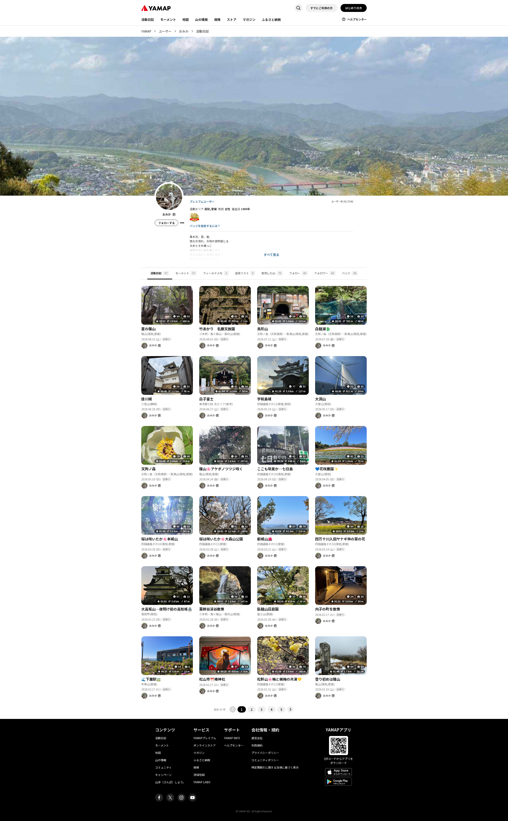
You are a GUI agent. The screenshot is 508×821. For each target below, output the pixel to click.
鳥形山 (262, 328)
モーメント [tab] (185, 273)
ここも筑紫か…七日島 (275, 468)
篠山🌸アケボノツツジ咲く (221, 468)
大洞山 (320, 398)
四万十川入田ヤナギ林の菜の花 (340, 538)
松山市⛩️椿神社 (212, 679)
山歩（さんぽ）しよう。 (170, 782)
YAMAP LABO (201, 782)
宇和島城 (264, 398)
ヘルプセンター (357, 19)
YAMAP (146, 31)
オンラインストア (204, 745)
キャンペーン (163, 775)
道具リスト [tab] (244, 273)
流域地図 (199, 775)
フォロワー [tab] (324, 273)
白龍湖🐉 (322, 328)
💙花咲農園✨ (326, 468)
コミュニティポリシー (265, 760)
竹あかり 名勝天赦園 (217, 328)
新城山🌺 (264, 538)
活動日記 (147, 19)
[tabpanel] (254, 496)
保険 (217, 19)
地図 (185, 19)
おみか (184, 31)
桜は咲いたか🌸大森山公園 (221, 538)
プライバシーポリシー (265, 753)
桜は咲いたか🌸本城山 (159, 538)
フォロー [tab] (297, 273)
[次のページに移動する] (290, 709)
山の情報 (201, 19)
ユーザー (165, 31)
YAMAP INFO (232, 738)
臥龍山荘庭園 (268, 608)
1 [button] (241, 709)
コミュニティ (163, 767)
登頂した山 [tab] (271, 273)
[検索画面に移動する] (298, 8)
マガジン (249, 19)
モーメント (168, 19)
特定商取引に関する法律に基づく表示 (275, 767)
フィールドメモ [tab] (215, 273)
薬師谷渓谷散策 (211, 608)
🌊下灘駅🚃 (151, 679)
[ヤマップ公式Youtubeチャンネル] (192, 798)
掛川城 (146, 398)
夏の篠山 (148, 328)
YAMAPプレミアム (204, 738)
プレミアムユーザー (202, 202)
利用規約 (257, 745)
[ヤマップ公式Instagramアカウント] (181, 798)
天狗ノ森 (148, 468)
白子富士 (206, 398)
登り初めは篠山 (327, 679)
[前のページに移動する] (233, 709)
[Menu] (182, 222)
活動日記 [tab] (158, 273)
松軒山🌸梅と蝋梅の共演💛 (279, 679)
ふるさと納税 (271, 19)
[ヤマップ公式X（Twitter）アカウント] (170, 798)
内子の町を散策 (327, 608)
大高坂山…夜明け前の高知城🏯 (166, 608)
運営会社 (257, 738)
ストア (231, 19)
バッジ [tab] (349, 273)
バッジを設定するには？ (205, 226)
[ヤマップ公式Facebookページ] (159, 798)
